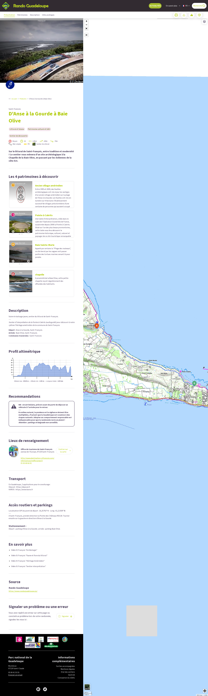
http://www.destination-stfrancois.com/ (37, 458)
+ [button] (86, 21)
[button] (86, 28)
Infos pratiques (48, 15)
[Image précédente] (13, 224)
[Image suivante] (28, 224)
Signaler (65, 616)
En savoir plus (171, 5)
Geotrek (71, 675)
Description (35, 15)
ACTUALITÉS (155, 5)
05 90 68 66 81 (26, 464)
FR (186, 5)
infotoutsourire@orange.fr (32, 461)
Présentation (9, 15)
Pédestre (23, 99)
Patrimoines (22, 15)
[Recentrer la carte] (86, 35)
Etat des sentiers (68, 672)
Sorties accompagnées (65, 666)
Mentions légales (68, 669)
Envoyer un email (15, 675)
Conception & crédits (66, 678)
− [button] (86, 24)
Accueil (14, 99)
